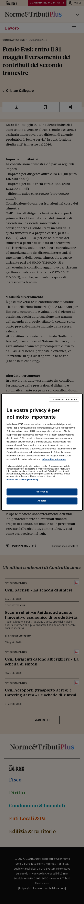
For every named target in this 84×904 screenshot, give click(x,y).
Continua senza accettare (64, 399)
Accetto (42, 500)
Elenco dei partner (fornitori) (22, 480)
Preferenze (42, 491)
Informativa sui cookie (54, 459)
